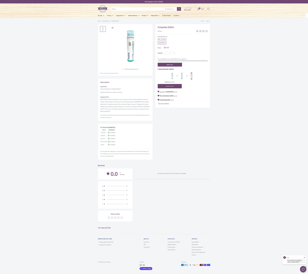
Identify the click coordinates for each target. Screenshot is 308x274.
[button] (115, 186)
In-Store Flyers (166, 15)
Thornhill (103, 132)
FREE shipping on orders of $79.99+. (154, 1)
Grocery (109, 15)
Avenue (103, 138)
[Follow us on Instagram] (144, 265)
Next (208, 21)
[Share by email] (206, 31)
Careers (194, 255)
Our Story (146, 242)
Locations (176, 15)
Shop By (100, 15)
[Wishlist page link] (208, 9)
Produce (144, 15)
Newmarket (104, 141)
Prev (203, 21)
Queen (102, 144)
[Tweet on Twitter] (203, 31)
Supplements (120, 15)
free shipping (182, 59)
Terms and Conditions (174, 242)
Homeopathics (106, 21)
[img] (161, 37)
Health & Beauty (132, 15)
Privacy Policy (171, 247)
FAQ (145, 244)
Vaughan (103, 135)
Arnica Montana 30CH (165, 99)
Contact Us (137, 151)
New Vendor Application (198, 252)
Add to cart (170, 64)
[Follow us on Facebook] (141, 265)
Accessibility (195, 242)
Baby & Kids (154, 15)
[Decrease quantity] (165, 53)
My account (187, 10)
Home (99, 21)
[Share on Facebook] (197, 31)
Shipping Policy (172, 244)
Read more (108, 117)
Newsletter (195, 244)
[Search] (179, 9)
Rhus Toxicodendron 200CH (166, 95)
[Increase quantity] (174, 53)
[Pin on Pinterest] (200, 31)
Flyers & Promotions (197, 247)
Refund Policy (171, 249)
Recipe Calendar (196, 249)
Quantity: (160, 53)
